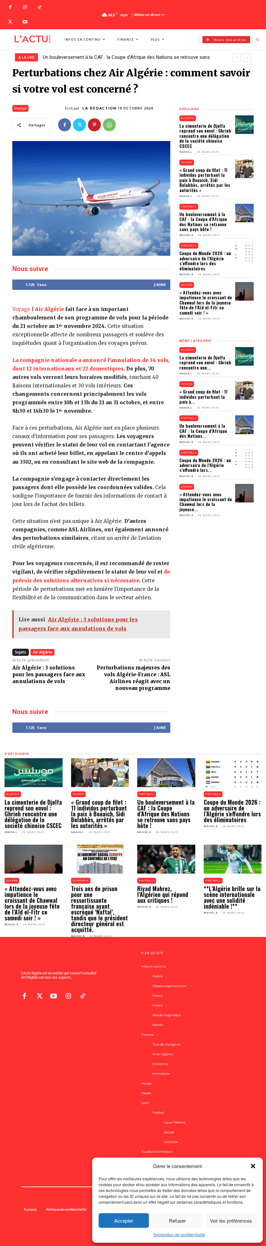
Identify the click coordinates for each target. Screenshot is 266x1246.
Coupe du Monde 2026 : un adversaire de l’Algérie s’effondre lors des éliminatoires (205, 260)
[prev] (237, 57)
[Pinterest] (94, 124)
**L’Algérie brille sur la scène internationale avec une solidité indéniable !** (232, 897)
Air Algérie (49, 309)
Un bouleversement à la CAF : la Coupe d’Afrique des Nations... (203, 430)
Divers (186, 162)
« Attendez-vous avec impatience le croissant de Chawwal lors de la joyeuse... (205, 502)
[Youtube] (24, 22)
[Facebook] (10, 7)
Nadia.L (185, 151)
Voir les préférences (231, 1220)
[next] (247, 57)
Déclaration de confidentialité (179, 1234)
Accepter (123, 1220)
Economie (81, 880)
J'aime (160, 284)
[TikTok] (39, 7)
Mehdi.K (186, 235)
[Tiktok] (82, 995)
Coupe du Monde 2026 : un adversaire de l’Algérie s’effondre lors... (205, 465)
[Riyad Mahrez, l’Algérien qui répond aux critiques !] (166, 859)
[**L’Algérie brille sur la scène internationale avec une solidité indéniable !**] (233, 859)
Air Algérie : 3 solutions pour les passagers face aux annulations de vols (48, 674)
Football (189, 206)
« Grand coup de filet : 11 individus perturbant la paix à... (203, 396)
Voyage (20, 108)
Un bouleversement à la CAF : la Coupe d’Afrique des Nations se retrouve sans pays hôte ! (203, 221)
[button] (253, 1166)
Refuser (177, 1220)
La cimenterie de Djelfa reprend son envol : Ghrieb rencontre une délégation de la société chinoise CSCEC (205, 135)
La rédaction (99, 108)
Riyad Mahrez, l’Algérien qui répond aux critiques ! (162, 894)
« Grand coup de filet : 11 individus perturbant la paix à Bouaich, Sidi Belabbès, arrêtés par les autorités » (204, 179)
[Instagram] (24, 7)
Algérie (187, 118)
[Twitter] (10, 22)
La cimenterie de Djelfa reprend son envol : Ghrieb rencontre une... (205, 362)
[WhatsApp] (109, 124)
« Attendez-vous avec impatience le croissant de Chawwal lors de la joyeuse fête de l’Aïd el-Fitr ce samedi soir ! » (205, 302)
